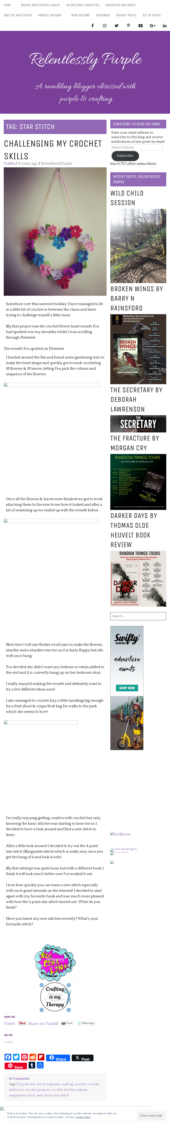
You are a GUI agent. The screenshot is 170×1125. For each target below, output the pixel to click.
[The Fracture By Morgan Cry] (138, 457)
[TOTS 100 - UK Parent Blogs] (127, 848)
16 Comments (19, 1078)
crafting (67, 1084)
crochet (80, 1084)
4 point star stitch (31, 1084)
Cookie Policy (83, 1117)
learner (82, 1090)
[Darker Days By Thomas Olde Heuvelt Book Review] (138, 553)
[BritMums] (120, 834)
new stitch (44, 1095)
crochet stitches (63, 1090)
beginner (53, 1084)
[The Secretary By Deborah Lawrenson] (138, 418)
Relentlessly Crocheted (82, 5)
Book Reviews (80, 15)
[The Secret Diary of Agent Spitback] (55, 947)
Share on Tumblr (43, 1023)
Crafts (9, 164)
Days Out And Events (18, 15)
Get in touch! (152, 15)
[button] (55, 231)
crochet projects (37, 1090)
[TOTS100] (119, 852)
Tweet (9, 1023)
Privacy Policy (126, 15)
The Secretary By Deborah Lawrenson (136, 399)
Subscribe (125, 156)
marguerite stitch (22, 1095)
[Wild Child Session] (138, 211)
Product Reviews (49, 15)
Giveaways (103, 15)
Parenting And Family (120, 5)
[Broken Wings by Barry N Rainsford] (138, 317)
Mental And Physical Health (40, 5)
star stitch (61, 1095)
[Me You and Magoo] (55, 984)
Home (7, 5)
